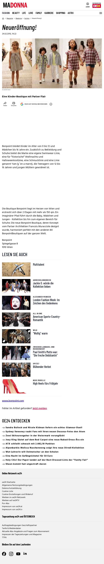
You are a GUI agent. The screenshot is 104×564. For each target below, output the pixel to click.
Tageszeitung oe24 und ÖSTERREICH (18, 516)
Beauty (16, 12)
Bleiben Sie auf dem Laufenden (16, 544)
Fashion (6, 12)
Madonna (19, 18)
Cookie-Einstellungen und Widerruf (17, 494)
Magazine (10, 18)
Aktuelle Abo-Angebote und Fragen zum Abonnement (25, 531)
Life (24, 12)
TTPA (4, 537)
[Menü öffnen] (100, 13)
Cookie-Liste (7, 491)
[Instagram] (11, 554)
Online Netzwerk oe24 (12, 473)
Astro (71, 12)
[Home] (3, 18)
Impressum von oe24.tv (12, 509)
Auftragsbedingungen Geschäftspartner (19, 525)
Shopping (60, 12)
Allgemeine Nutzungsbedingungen (17, 485)
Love (31, 12)
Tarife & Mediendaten (11, 528)
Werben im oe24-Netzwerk (13, 497)
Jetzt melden (40, 408)
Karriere (49, 12)
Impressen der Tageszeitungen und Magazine (21, 534)
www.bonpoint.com (13, 401)
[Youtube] (18, 554)
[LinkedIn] (25, 554)
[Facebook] (4, 554)
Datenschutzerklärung (11, 488)
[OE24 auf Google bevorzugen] (50, 104)
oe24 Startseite (8, 482)
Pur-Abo (5, 503)
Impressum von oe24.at (12, 506)
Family (39, 12)
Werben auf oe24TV (10, 500)
